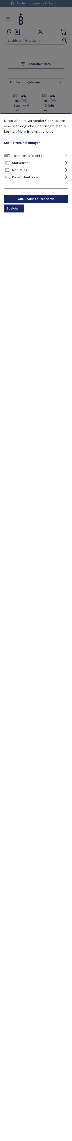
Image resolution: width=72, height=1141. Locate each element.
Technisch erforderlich (28, 156)
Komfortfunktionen (26, 177)
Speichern (14, 208)
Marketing (19, 170)
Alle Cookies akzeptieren (36, 199)
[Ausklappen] (66, 155)
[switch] (7, 162)
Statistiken (20, 163)
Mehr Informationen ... (35, 131)
